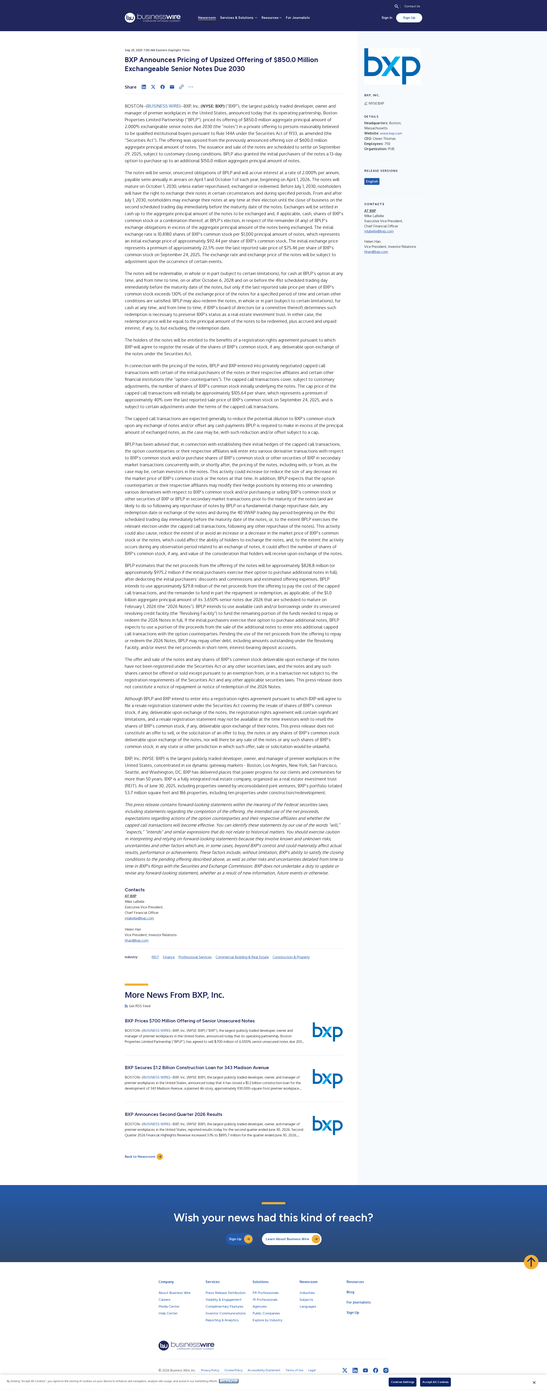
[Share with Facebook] (162, 86)
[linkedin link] (355, 1370)
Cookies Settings (402, 1382)
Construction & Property (291, 957)
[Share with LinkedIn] (143, 86)
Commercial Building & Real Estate (242, 957)
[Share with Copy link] (181, 86)
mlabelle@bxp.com (139, 918)
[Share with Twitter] (153, 86)
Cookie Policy (228, 1381)
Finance (169, 957)
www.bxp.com (391, 133)
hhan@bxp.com (137, 940)
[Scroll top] (531, 1262)
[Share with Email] (172, 86)
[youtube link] (365, 1370)
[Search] (396, 6)
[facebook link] (375, 1370)
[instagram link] (385, 1370)
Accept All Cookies (435, 1382)
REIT (155, 957)
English (372, 181)
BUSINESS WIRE (163, 106)
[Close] (534, 1382)
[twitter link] (344, 1370)
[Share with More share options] (190, 86)
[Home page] (153, 18)
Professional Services (195, 957)
